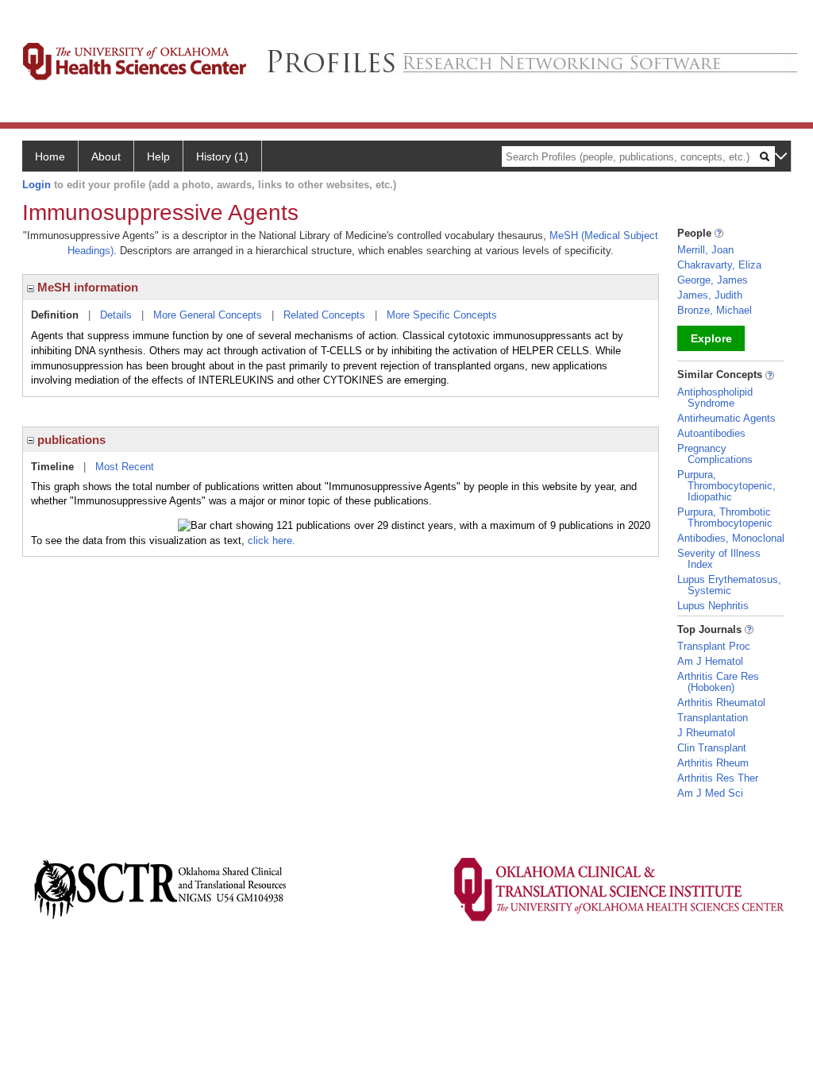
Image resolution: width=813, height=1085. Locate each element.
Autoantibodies (711, 433)
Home (50, 156)
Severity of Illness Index (719, 558)
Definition (55, 315)
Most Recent (124, 467)
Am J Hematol (710, 661)
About (106, 156)
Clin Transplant (711, 748)
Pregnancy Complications (715, 453)
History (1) (222, 156)
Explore (711, 338)
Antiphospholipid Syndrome (715, 397)
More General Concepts (207, 315)
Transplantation (712, 718)
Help (158, 156)
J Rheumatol (706, 733)
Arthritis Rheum (713, 763)
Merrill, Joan (705, 250)
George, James (712, 280)
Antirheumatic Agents (726, 418)
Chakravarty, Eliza (719, 265)
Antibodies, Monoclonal (730, 538)
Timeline (52, 467)
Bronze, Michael (714, 310)
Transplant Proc (713, 646)
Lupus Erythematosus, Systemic (729, 585)
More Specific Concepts (442, 315)
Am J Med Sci (710, 793)
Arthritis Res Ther (717, 778)
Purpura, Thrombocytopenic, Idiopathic (726, 486)
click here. (271, 540)
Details (116, 315)
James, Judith (709, 295)
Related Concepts (324, 315)
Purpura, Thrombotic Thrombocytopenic (725, 517)
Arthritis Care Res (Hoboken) (718, 681)
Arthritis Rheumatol (721, 703)
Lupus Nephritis (713, 606)
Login (36, 185)
